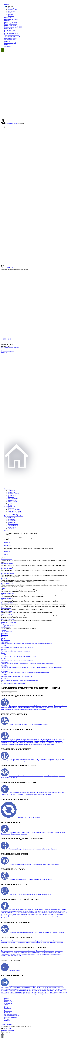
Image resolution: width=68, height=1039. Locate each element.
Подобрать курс (12, 9)
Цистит (34, 776)
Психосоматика (12, 495)
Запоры (44, 741)
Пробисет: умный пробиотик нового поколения (15, 650)
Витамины (11, 497)
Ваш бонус (11, 16)
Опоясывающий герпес (22, 832)
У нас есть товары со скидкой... (10, 347)
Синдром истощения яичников (38, 911)
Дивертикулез (38, 741)
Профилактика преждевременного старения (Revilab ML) (18, 951)
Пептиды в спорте (13, 493)
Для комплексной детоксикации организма (50, 990)
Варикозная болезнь (24, 709)
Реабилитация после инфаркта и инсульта (17, 707)
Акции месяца (5, 639)
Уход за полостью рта (10, 38)
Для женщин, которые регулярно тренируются (23, 990)
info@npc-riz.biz (10, 1028)
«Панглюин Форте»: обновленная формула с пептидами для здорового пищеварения (26, 642)
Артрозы (25, 849)
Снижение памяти (43, 761)
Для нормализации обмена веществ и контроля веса (25, 987)
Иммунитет (11, 522)
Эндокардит (57, 707)
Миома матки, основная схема (32, 914)
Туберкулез (44, 724)
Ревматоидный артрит (15, 849)
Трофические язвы (59, 832)
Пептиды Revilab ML (10, 24)
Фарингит (19, 879)
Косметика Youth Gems (11, 33)
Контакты (11, 508)
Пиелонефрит (27, 776)
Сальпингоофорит (6, 916)
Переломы (54, 849)
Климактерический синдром (31, 912)
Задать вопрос (5, 1032)
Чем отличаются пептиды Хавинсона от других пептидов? (19, 655)
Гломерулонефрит (59, 776)
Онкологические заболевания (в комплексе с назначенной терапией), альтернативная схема (32, 941)
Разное (10, 503)
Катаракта (55, 864)
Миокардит (50, 707)
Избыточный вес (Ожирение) (26, 817)
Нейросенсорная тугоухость (43, 879)
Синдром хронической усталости (28, 761)
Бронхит (24, 724)
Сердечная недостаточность (9, 709)
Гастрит (42, 739)
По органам (11, 519)
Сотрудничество (13, 514)
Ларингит (25, 879)
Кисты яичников (23, 911)
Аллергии (12, 970)
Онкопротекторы (13, 525)
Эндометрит (4, 917)
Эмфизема (37, 724)
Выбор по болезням (7, 563)
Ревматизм (43, 707)
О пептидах (11, 8)
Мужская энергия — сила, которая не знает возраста (17, 659)
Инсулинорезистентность (46, 794)
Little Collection (5, 627)
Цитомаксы (7, 17)
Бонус (7, 545)
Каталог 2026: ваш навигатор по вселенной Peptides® (17, 646)
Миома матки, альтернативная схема (53, 914)
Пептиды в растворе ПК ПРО (13, 27)
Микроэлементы (13, 498)
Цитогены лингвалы (10, 22)
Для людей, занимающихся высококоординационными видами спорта (33, 991)
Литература (7, 46)
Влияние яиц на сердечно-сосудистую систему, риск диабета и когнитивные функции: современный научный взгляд (31, 667)
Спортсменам (12, 527)
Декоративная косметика (11, 35)
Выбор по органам (6, 559)
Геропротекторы (9, 28)
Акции (10, 12)
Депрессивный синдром (16, 759)
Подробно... (7, 542)
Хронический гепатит (21, 744)
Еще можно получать (7, 351)
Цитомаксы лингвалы (11, 19)
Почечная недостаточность (9, 777)
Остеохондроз (38, 849)
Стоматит (19, 894)
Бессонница (60, 761)
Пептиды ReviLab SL (7, 598)
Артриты (31, 849)
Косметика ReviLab (6, 611)
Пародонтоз (12, 894)
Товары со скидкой (10, 43)
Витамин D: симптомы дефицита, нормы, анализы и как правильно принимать (25, 671)
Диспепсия (20, 741)
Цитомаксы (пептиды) (7, 568)
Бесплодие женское (54, 909)
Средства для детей (10, 39)
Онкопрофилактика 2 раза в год (55, 942)
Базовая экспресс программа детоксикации (51, 932)
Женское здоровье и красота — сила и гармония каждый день (19, 679)
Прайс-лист (7, 44)
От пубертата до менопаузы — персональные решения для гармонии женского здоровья (27, 662)
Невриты (33, 759)
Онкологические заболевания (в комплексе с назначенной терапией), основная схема (26, 941)
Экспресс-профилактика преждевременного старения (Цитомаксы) (30, 953)
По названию (12, 517)
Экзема (8, 834)
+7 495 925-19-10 (10, 267)
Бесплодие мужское (15, 909)
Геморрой (14, 741)
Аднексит (63, 909)
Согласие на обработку (15, 513)
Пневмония (30, 724)
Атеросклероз (13, 706)
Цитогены (7, 20)
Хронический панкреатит (46, 744)
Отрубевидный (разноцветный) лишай (41, 832)
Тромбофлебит (34, 709)
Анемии (17, 970)
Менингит (27, 759)
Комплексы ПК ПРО (7, 603)
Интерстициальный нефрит (45, 776)
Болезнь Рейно (35, 707)
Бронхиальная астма (15, 724)
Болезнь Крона (13, 739)
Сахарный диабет (32, 794)
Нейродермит (15, 834)
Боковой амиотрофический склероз (53, 759)
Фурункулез (23, 834)
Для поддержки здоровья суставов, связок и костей (30, 989)
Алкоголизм (33, 932)
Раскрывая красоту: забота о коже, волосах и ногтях (16, 675)
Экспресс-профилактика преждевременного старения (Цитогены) (34, 952)
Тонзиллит (31, 879)
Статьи (3, 653)
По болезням (11, 492)
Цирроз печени (33, 744)
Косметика (11, 528)
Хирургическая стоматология (32, 894)
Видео (10, 505)
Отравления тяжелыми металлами (19, 932)
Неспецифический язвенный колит (29, 739)
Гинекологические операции (9, 911)
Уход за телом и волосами (12, 36)
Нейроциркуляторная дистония (43, 706)
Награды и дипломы (14, 509)
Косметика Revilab (9, 30)
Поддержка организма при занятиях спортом (22, 986)
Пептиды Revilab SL (10, 25)
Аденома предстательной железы (38, 909)
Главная (6, 4)
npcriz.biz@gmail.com (7, 1030)
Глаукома (49, 864)
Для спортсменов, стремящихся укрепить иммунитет (39, 994)
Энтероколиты (28, 741)
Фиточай (7, 41)
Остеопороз (46, 849)
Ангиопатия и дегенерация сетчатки (20, 864)
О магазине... (10, 6)
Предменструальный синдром (14, 912)
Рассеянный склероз (7, 761)
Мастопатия (44, 912)
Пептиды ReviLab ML (7, 593)
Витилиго (12, 832)
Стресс (15, 761)
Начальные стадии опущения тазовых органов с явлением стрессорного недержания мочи (39, 916)
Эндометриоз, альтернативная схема (12, 914)
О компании (11, 11)
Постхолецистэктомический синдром (27, 742)
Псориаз (3, 834)
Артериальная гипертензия (26, 706)
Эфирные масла (12, 501)
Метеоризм (50, 741)
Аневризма (42, 709)
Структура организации (15, 511)
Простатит (24, 909)
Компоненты (12, 500)
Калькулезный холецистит (47, 742)
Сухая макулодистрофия (39, 864)
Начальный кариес (46, 894)
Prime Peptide (4, 588)
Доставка (10, 14)
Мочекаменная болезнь (16, 776)
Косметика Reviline (10, 32)
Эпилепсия (53, 761)
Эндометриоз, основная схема (57, 912)
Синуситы (12, 879)
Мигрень (39, 759)
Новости (3, 636)
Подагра (37, 817)
